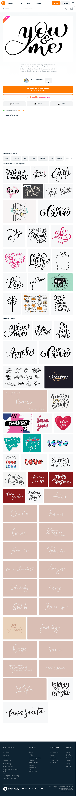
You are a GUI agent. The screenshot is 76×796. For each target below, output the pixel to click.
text (25, 157)
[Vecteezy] (3, 3)
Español (67, 754)
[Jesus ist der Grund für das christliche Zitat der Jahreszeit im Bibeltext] (62, 303)
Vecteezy (6, 754)
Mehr (66, 765)
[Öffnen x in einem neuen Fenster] (39, 788)
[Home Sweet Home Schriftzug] (19, 210)
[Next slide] (68, 157)
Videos (28, 3)
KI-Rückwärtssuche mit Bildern (10, 769)
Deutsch (67, 760)
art (52, 157)
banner (59, 157)
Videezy (5, 757)
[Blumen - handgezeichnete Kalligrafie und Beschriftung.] (20, 549)
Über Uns (53, 757)
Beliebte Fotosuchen (32, 765)
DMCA (31, 754)
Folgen (49, 82)
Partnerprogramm (35, 757)
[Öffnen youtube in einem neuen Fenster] (42, 788)
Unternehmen (7, 760)
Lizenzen (31, 751)
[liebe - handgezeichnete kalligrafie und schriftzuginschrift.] (20, 531)
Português (68, 757)
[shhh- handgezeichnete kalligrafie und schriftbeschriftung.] (20, 605)
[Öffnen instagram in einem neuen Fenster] (26, 788)
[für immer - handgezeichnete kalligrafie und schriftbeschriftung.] (56, 512)
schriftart (43, 157)
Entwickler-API (8, 765)
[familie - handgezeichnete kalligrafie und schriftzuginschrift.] (50, 627)
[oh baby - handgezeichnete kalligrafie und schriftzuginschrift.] (20, 587)
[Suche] (66, 9)
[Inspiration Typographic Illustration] (33, 190)
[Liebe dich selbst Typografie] (39, 173)
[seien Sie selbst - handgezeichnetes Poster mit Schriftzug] (14, 627)
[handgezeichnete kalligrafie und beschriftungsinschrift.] (56, 648)
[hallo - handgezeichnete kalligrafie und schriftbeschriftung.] (58, 495)
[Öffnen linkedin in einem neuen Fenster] (29, 788)
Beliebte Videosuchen (33, 769)
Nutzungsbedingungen (64, 789)
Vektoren (10, 3)
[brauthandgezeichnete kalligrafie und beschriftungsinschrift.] (56, 549)
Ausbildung (7, 763)
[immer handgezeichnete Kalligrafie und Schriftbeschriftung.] (56, 568)
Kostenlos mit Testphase (38, 89)
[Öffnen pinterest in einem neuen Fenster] (32, 788)
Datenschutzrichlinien (65, 790)
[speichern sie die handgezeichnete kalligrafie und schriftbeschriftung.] (20, 568)
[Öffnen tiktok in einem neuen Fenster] (36, 788)
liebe (6, 157)
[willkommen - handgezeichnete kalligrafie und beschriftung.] (56, 667)
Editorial (38, 3)
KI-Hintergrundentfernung (11, 774)
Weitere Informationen (12, 114)
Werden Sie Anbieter (54, 760)
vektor (33, 157)
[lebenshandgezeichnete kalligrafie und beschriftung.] (25, 688)
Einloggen (65, 3)
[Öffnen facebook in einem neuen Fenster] (23, 788)
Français (67, 763)
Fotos (20, 3)
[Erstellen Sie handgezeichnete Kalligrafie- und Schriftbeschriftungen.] (20, 512)
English (67, 751)
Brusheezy (6, 751)
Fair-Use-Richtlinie (64, 792)
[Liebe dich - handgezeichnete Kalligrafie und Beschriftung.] (56, 587)
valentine (16, 157)
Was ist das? (21, 110)
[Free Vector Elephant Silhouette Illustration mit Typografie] (60, 281)
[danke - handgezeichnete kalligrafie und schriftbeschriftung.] (56, 605)
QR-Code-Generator (9, 777)
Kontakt (52, 754)
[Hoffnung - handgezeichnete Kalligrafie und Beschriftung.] (20, 648)
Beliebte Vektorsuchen (33, 760)
